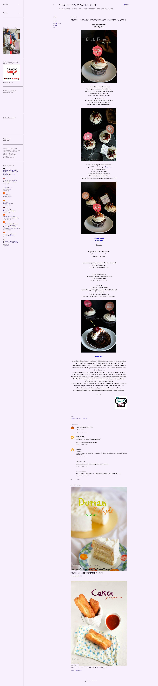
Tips (98, 9)
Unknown (78, 436)
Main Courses (83, 9)
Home (61, 9)
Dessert (55, 25)
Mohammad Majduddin (82, 427)
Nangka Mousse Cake (9, 211)
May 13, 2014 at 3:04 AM (81, 444)
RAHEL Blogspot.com (9, 234)
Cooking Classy (7, 187)
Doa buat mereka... (8, 203)
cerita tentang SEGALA (10, 180)
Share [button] (54, 17)
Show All (6, 245)
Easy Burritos (7, 189)
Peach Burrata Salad (9, 174)
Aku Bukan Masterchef (77, 5)
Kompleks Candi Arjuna (10, 182)
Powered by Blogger (92, 680)
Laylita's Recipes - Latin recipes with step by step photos (10, 171)
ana (77, 449)
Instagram (104, 9)
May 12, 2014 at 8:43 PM (81, 432)
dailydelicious (7, 195)
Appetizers (92, 9)
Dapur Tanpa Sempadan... (10, 241)
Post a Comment (75, 479)
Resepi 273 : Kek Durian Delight (87, 573)
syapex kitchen (7, 209)
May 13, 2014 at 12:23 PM (81, 457)
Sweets (74, 9)
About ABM (67, 9)
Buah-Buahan (57, 23)
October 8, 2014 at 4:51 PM (82, 476)
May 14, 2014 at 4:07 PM (81, 466)
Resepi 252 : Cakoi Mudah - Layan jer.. (89, 667)
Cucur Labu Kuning (8, 235)
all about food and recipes (10, 224)
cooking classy (107, 167)
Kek (54, 28)
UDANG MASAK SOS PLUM (11, 218)
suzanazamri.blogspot (9, 216)
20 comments (78, 576)
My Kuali (5, 202)
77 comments (78, 670)
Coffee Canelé (7, 196)
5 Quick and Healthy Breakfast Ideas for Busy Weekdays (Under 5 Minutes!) (11, 227)
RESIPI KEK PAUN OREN (10, 243)
